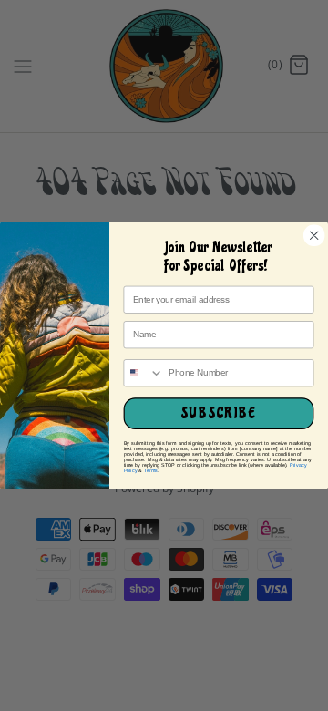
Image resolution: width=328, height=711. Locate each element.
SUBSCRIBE (218, 414)
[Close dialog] (313, 235)
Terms (151, 470)
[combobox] (143, 373)
